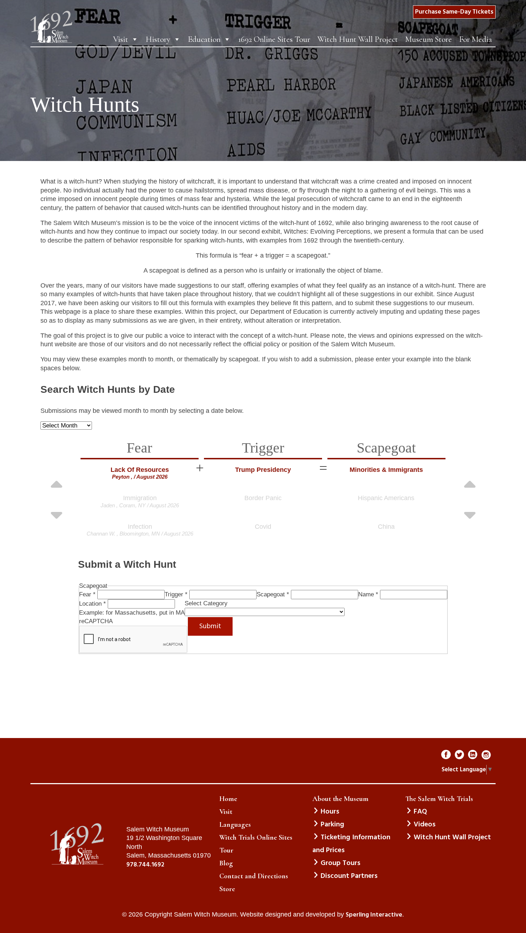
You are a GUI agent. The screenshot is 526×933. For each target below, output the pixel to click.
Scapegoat (273, 594)
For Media (475, 39)
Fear (87, 594)
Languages (235, 824)
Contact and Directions (253, 876)
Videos (424, 824)
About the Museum (340, 799)
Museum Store (428, 39)
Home (228, 799)
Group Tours (340, 863)
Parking (332, 824)
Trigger (176, 594)
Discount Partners (349, 876)
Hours (330, 811)
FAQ (420, 811)
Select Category (206, 603)
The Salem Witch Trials (439, 799)
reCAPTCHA (96, 621)
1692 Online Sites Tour (274, 39)
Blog (226, 863)
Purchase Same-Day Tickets (454, 12)
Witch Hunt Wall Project (357, 39)
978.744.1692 (145, 865)
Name (368, 594)
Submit (210, 626)
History (158, 39)
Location (92, 603)
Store (227, 889)
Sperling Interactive (374, 915)
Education (204, 39)
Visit (120, 39)
